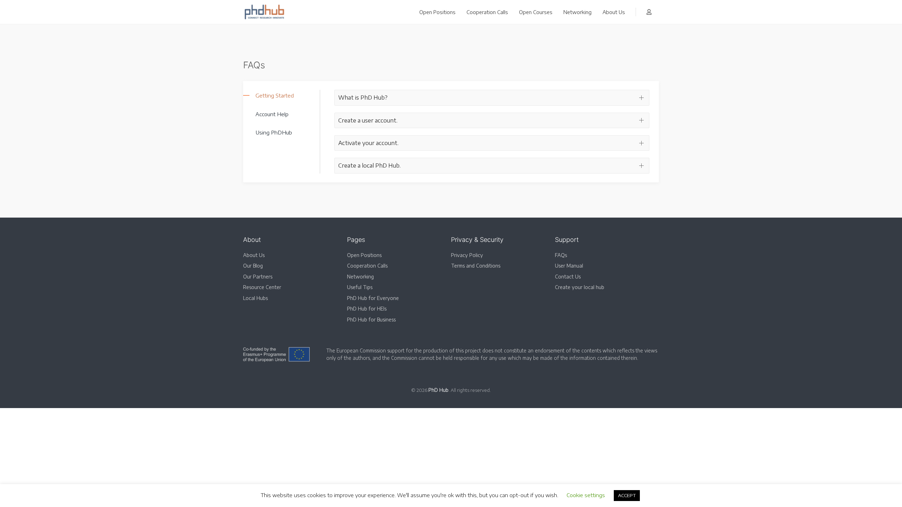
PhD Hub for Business (371, 320)
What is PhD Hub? (363, 97)
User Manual (569, 266)
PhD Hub (438, 390)
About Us (614, 12)
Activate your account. (368, 142)
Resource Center (262, 287)
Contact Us (568, 277)
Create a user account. (367, 120)
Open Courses (535, 12)
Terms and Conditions (475, 266)
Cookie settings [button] (586, 495)
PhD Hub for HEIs (367, 309)
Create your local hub (579, 287)
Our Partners (257, 277)
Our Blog (253, 266)
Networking (577, 12)
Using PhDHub (273, 132)
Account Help (272, 114)
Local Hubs (255, 298)
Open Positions (437, 12)
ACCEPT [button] (627, 495)
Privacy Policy (467, 255)
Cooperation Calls (487, 12)
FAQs (561, 255)
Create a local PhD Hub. (369, 165)
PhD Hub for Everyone (373, 298)
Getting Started (274, 95)
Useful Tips (359, 287)
